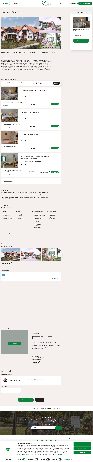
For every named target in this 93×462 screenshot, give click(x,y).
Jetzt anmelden (46, 424)
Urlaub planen (40, 408)
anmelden (58, 428)
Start (33, 408)
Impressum (59, 454)
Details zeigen (67, 459)
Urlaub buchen (86, 3)
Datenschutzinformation (28, 454)
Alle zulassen (82, 443)
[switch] (36, 459)
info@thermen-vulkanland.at (75, 438)
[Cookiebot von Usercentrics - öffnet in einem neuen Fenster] (8, 459)
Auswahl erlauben (82, 448)
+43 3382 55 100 (59, 438)
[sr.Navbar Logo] (46, 3)
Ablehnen (82, 452)
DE (85, 438)
